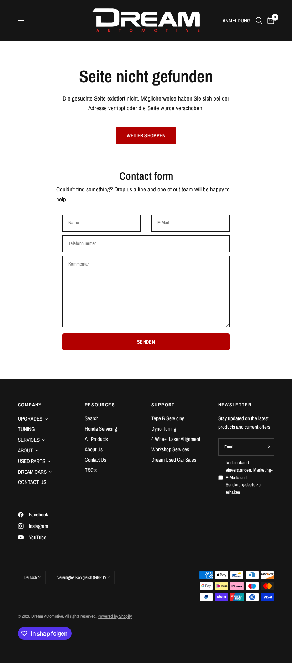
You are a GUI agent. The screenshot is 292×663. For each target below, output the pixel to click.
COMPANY (30, 404)
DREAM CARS (32, 472)
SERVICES (29, 439)
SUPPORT (163, 404)
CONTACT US (32, 482)
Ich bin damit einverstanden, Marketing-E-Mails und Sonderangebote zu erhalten (249, 477)
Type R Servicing (167, 418)
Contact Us (95, 459)
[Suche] (259, 20)
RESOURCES (100, 404)
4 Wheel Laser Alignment (175, 439)
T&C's (91, 470)
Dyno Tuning (163, 428)
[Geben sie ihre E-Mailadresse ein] (267, 447)
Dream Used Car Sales (173, 459)
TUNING (26, 429)
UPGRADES (30, 418)
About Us (94, 449)
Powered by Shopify (115, 616)
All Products (96, 439)
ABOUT (25, 450)
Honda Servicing (101, 428)
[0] (269, 20)
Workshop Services (170, 449)
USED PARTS (31, 461)
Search (92, 418)
